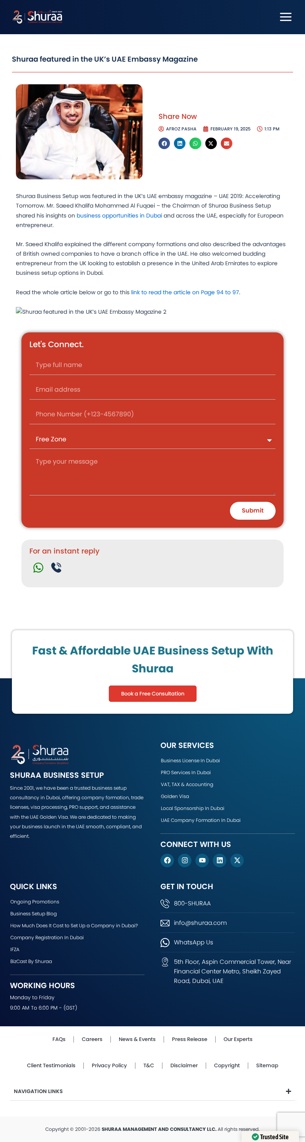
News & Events (137, 1039)
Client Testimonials (51, 1065)
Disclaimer (184, 1065)
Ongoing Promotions (34, 901)
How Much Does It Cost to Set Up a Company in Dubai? (74, 925)
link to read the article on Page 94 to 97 (185, 292)
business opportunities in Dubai (119, 215)
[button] (164, 143)
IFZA (14, 949)
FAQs (59, 1039)
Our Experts (238, 1039)
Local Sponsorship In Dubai (192, 808)
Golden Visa (175, 796)
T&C (148, 1065)
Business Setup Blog (33, 913)
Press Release (189, 1039)
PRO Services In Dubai (186, 772)
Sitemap (267, 1065)
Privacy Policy (109, 1065)
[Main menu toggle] (285, 17)
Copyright (227, 1065)
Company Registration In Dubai (47, 937)
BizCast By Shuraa (31, 961)
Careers (92, 1039)
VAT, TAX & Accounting (187, 784)
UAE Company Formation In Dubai (201, 820)
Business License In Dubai (190, 760)
